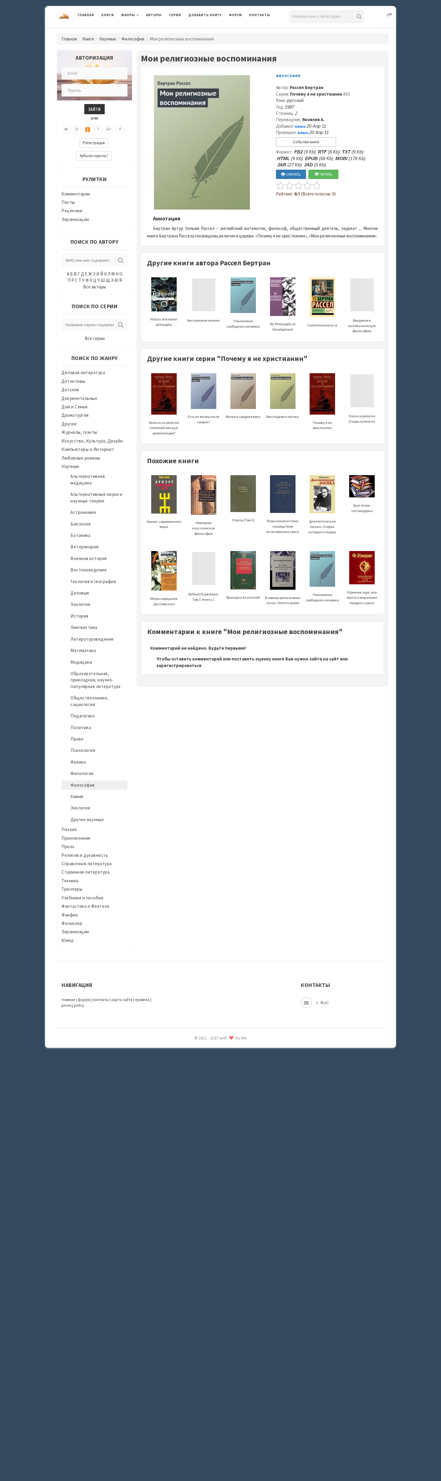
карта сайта (122, 999)
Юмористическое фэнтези (216, 1090)
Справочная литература (87, 863)
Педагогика (82, 716)
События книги (306, 142)
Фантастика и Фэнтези (85, 906)
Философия (133, 39)
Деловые (79, 593)
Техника (70, 881)
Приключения (76, 838)
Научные (107, 39)
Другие (69, 424)
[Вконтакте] (66, 129)
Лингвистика (84, 627)
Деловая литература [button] (142, 30)
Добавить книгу (205, 15)
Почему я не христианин (316, 94)
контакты (100, 999)
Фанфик (70, 915)
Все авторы (94, 287)
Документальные (79, 398)
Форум (235, 15)
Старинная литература (86, 872)
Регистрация (94, 142)
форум (84, 999)
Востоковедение (88, 570)
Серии (175, 15)
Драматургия (75, 415)
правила (142, 999)
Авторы (154, 15)
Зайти (94, 109)
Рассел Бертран (306, 87)
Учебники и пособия (82, 898)
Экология (80, 808)
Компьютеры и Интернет (88, 449)
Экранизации (75, 219)
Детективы (73, 381)
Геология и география (93, 581)
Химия (76, 796)
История (79, 616)
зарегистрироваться (178, 665)
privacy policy (73, 1005)
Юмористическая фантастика (220, 1076)
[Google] (109, 129)
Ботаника (80, 535)
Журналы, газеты (79, 432)
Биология (80, 524)
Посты (68, 202)
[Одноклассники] (87, 129)
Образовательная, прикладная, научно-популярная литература (95, 680)
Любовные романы (81, 458)
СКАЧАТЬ (293, 174)
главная (68, 999)
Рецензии (72, 210)
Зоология (80, 604)
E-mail (322, 1002)
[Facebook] (120, 129)
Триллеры (72, 889)
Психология (82, 750)
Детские (71, 389)
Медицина (81, 662)
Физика (78, 762)
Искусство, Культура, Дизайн (92, 441)
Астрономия (83, 512)
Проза (68, 846)
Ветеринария (84, 547)
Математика (83, 650)
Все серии (95, 338)
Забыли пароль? (94, 155)
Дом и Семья (75, 407)
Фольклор (72, 923)
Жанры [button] (128, 15)
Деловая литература (210, 30)
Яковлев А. (313, 119)
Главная (86, 15)
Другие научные (87, 819)
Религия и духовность (85, 855)
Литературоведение (92, 639)
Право (77, 739)
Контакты (259, 15)
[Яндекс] (98, 129)
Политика (80, 727)
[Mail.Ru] (76, 129)
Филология (82, 773)
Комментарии (76, 194)
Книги (107, 15)
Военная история (88, 558)
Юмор (68, 940)
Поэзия (69, 829)
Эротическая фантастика (215, 1049)
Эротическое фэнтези (212, 1063)
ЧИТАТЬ (325, 174)
